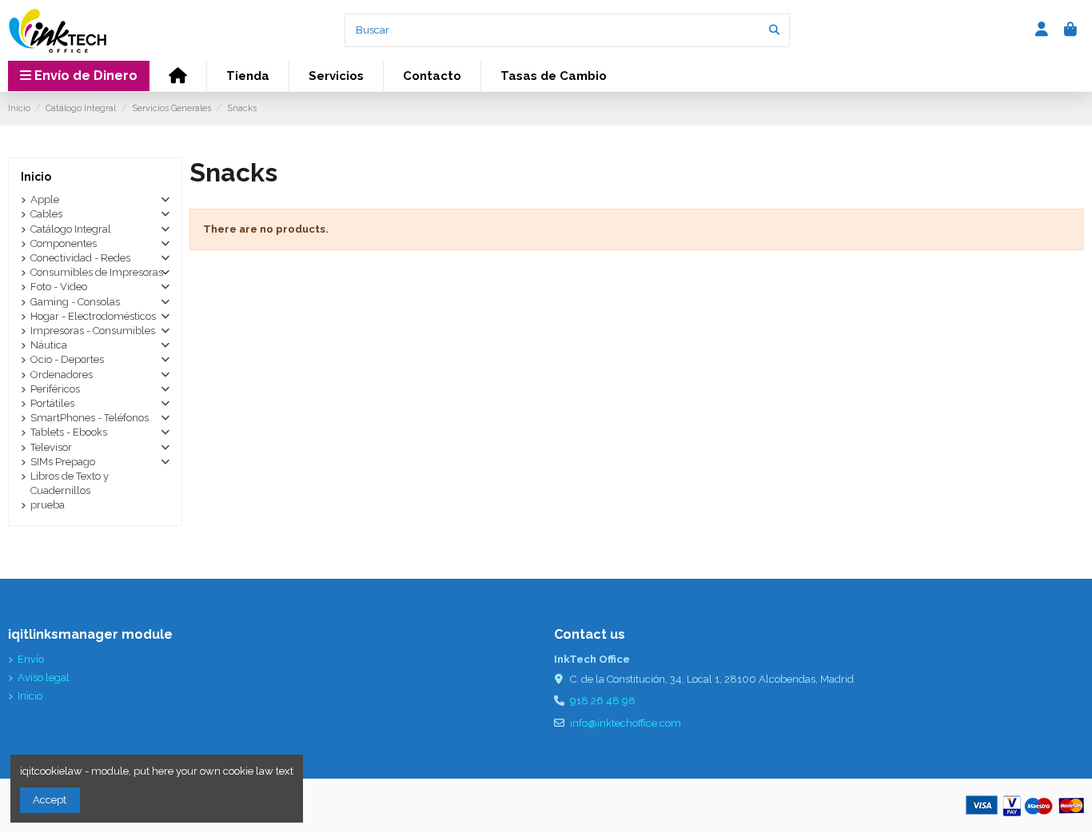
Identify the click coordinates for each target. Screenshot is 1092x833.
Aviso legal (44, 678)
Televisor (51, 447)
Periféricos (55, 389)
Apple (44, 199)
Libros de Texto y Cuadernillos (69, 483)
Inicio (36, 176)
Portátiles (52, 403)
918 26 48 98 (603, 701)
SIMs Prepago (62, 462)
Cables (46, 214)
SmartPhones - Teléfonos (89, 418)
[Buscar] (774, 30)
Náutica (48, 345)
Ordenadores (61, 375)
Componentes (63, 243)
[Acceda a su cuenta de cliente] (1042, 30)
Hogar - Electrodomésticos (93, 316)
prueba (47, 505)
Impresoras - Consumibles (92, 331)
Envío (31, 659)
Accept (49, 800)
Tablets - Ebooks (68, 432)
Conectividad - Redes (80, 258)
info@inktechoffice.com (625, 723)
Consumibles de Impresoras (96, 272)
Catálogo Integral (70, 229)
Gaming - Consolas (75, 302)
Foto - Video (58, 287)
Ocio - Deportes (67, 359)
